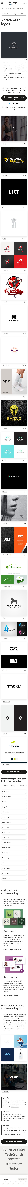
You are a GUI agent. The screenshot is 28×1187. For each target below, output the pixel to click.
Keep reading (15, 1106)
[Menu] (2, 3)
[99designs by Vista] (13, 3)
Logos (14, 8)
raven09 (5, 302)
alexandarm (5, 175)
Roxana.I (5, 207)
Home (3, 8)
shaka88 (25, 59)
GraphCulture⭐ (7, 554)
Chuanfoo (5, 670)
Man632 (5, 733)
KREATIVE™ (6, 701)
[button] (26, 1176)
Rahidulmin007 (5, 1091)
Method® (5, 523)
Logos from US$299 (11, 995)
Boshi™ (5, 491)
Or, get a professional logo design (14, 107)
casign (4, 143)
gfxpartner (5, 333)
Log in (25, 3)
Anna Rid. (5, 270)
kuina (4, 238)
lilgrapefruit (6, 618)
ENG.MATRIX (6, 765)
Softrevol (5, 460)
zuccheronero (6, 365)
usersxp (4, 396)
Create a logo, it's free (11, 949)
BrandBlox (4, 1062)
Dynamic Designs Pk (7, 586)
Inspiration (8, 8)
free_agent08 (6, 428)
